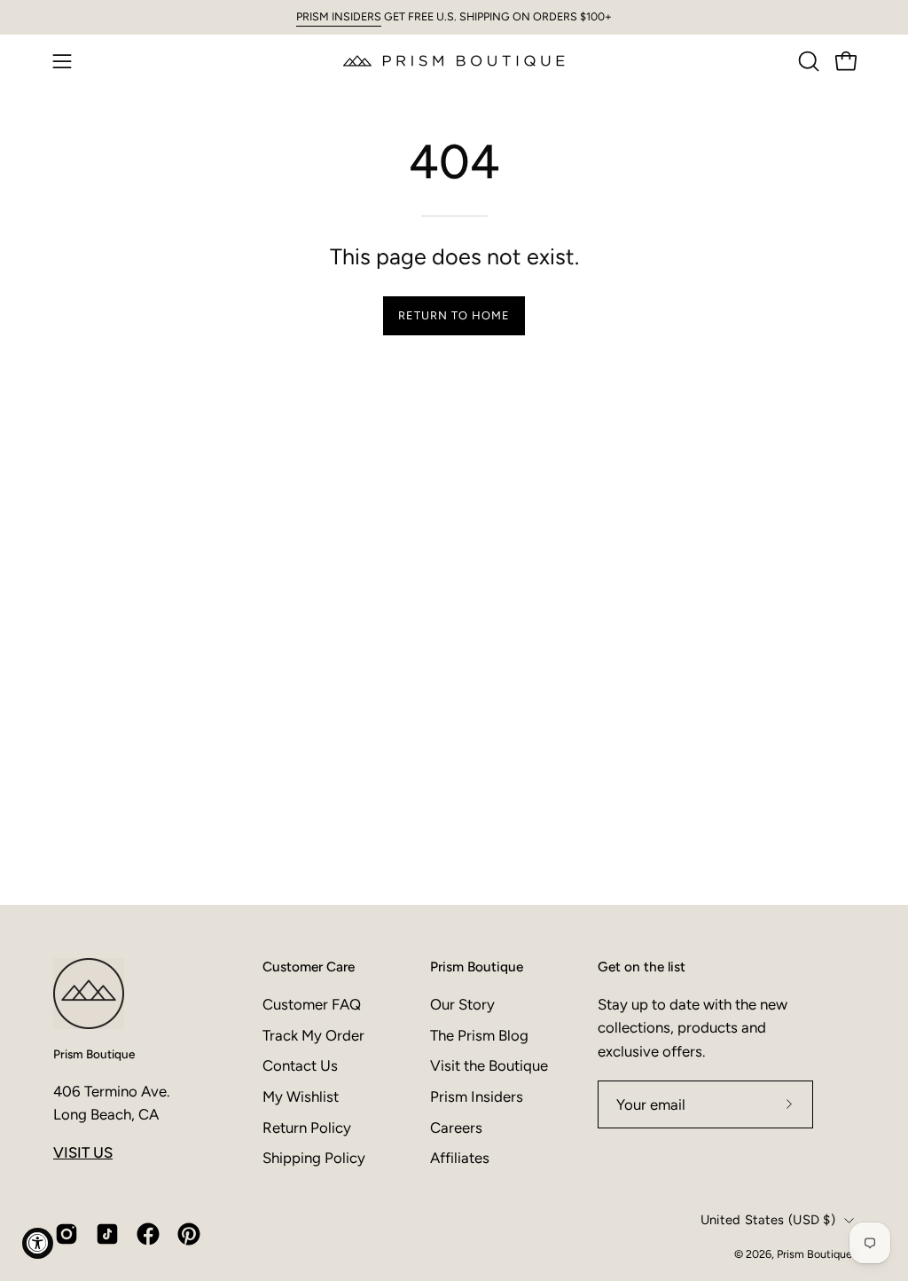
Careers (456, 1127)
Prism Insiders (476, 1096)
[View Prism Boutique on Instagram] (66, 1234)
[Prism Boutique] (454, 61)
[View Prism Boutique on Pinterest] (189, 1234)
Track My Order (313, 1035)
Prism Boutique (94, 1054)
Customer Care (308, 966)
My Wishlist (300, 1096)
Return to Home (453, 315)
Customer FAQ (311, 1004)
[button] (806, 61)
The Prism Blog (479, 1035)
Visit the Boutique (489, 1065)
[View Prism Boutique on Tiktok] (107, 1234)
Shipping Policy (313, 1158)
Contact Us (300, 1065)
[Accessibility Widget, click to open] (37, 1243)
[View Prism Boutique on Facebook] (148, 1234)
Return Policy (306, 1127)
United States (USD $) (768, 1220)
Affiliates (459, 1158)
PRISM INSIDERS (338, 16)
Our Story (462, 1004)
